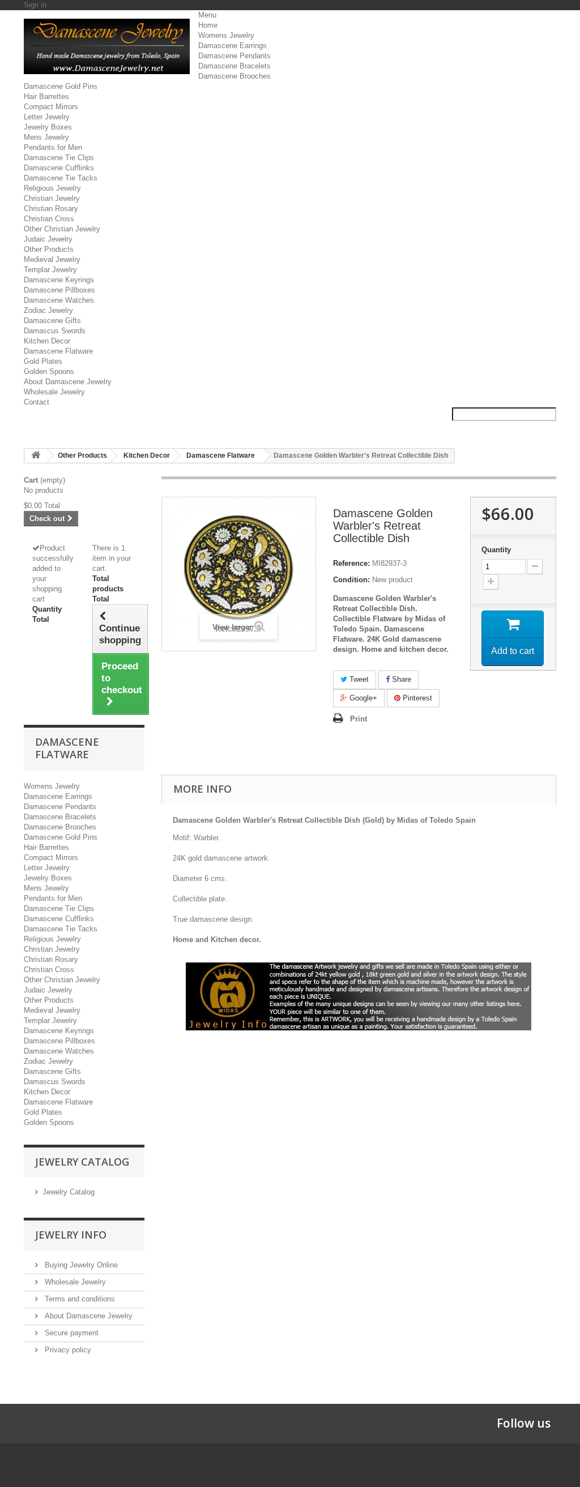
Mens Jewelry (46, 137)
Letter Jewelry (47, 117)
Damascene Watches (59, 300)
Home (208, 25)
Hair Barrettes (46, 96)
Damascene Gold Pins (60, 86)
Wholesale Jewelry (54, 392)
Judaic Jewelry (48, 239)
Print (358, 719)
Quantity (496, 549)
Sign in (35, 5)
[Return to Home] (35, 456)
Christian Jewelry (52, 198)
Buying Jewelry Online (80, 1265)
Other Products (49, 249)
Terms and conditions (78, 1299)
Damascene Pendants (234, 55)
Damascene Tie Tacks (60, 178)
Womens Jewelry (226, 35)
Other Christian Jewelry (62, 229)
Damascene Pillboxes (59, 290)
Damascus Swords (55, 330)
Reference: (351, 563)
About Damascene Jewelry (68, 381)
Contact (36, 402)
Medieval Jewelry (52, 259)
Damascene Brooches (234, 76)
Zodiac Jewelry (48, 310)
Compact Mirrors (51, 106)
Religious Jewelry (52, 188)
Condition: (351, 579)
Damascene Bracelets (234, 66)
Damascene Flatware (58, 351)
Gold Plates (43, 361)
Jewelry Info (70, 1234)
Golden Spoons (49, 371)
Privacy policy (66, 1350)
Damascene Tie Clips (59, 157)
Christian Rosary (51, 208)
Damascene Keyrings (59, 280)
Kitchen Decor (47, 341)
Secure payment (70, 1333)
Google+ (362, 698)
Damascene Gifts (52, 320)
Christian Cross (49, 218)
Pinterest (416, 698)
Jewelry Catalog (68, 1192)
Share (400, 679)
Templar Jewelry (50, 269)
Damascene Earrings (232, 45)
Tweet (358, 679)
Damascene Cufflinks (59, 168)
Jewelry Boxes (48, 127)
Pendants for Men (53, 147)
